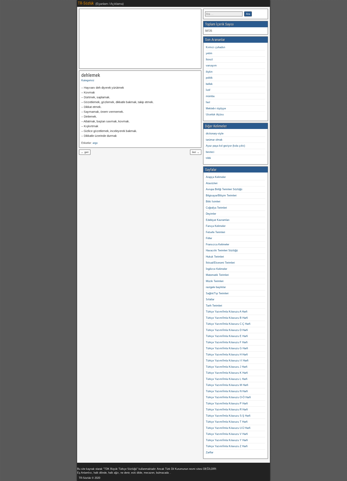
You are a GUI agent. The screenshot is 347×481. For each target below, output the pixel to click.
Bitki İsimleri (213, 201)
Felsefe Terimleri (215, 232)
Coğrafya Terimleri (216, 207)
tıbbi (208, 157)
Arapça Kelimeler (216, 177)
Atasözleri (211, 183)
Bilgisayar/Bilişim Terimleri (221, 195)
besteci (210, 151)
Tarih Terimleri (214, 305)
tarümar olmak (214, 139)
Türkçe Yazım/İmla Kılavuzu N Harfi (227, 391)
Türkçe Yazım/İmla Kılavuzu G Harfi (227, 348)
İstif (208, 89)
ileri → (195, 152)
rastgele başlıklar (216, 287)
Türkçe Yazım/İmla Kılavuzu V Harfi (227, 433)
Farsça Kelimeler (216, 225)
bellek (209, 83)
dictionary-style (215, 133)
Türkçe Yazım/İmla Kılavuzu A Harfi (226, 311)
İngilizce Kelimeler (216, 268)
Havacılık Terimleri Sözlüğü (222, 250)
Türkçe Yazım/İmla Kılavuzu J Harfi (226, 366)
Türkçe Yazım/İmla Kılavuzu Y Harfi (227, 440)
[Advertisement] (140, 39)
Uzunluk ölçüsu (215, 114)
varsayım (211, 65)
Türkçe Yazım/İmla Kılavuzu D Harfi (227, 330)
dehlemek (90, 75)
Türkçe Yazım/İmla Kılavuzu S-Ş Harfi (228, 415)
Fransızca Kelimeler (217, 244)
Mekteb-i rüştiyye (216, 108)
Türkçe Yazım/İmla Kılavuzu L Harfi (226, 379)
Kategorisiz (87, 80)
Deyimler (211, 213)
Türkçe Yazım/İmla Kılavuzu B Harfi (227, 317)
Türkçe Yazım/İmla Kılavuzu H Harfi (227, 354)
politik (209, 77)
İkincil (209, 59)
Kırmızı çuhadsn (215, 47)
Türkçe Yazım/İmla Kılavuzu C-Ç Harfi (228, 323)
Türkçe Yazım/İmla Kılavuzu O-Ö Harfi (228, 397)
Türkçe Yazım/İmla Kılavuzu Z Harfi (227, 446)
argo (95, 142)
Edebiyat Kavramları (218, 219)
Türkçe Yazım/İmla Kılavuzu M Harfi (227, 385)
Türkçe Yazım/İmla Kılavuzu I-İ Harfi (227, 360)
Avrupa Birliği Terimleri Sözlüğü (224, 189)
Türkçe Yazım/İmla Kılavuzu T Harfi (227, 421)
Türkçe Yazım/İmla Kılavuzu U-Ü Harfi (228, 427)
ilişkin (209, 71)
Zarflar (209, 452)
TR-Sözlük (86, 3)
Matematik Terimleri (217, 274)
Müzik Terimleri (215, 281)
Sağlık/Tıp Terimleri (217, 293)
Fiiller (209, 238)
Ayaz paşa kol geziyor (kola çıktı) (225, 145)
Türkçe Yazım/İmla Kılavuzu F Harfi (227, 342)
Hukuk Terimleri (215, 256)
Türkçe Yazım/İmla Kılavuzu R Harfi (227, 409)
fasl (208, 102)
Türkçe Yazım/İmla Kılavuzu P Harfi (227, 403)
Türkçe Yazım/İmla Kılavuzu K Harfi (227, 372)
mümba (210, 96)
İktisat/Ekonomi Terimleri (220, 262)
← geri (85, 152)
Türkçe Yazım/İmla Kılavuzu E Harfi (227, 336)
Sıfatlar (210, 299)
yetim (209, 53)
